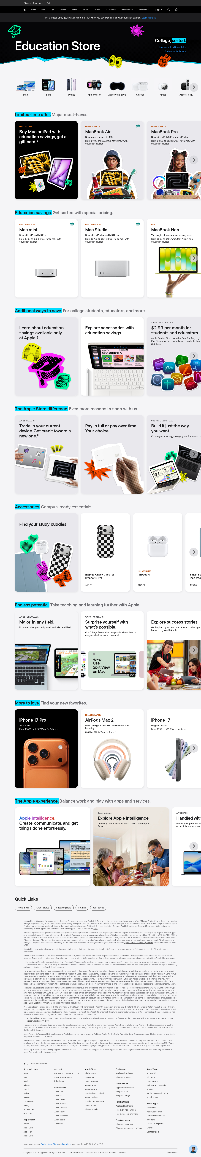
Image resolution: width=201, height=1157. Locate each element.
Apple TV (58, 1096)
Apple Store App (92, 1089)
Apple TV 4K (186, 95)
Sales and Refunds (108, 1153)
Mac (25, 95)
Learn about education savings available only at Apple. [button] (41, 332)
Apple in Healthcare (124, 1106)
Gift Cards (28, 1113)
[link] (193, 1149)
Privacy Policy (76, 1153)
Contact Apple (153, 1132)
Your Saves (99, 907)
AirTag (163, 95)
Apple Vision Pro (117, 95)
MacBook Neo (165, 229)
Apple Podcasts (61, 1116)
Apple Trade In (91, 1097)
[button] (168, 9)
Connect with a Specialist (172, 47)
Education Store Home (33, 3)
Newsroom (151, 1108)
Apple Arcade (60, 1104)
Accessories (29, 1109)
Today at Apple (91, 1081)
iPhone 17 (161, 720)
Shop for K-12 (122, 1092)
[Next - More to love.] (193, 748)
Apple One (58, 1092)
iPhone (71, 95)
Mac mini (28, 229)
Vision (26, 1093)
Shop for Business (123, 1077)
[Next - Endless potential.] (193, 650)
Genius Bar (90, 1077)
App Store (58, 1124)
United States (171, 1153)
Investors (151, 1120)
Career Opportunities (156, 1116)
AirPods (140, 95)
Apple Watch (94, 95)
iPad (48, 95)
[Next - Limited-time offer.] (193, 159)
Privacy (150, 1089)
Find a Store (24, 907)
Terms (157, 949)
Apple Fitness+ (60, 1108)
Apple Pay (28, 1132)
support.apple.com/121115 (38, 1021)
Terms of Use (91, 1153)
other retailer (66, 1144)
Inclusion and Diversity (156, 1085)
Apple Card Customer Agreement (138, 943)
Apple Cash (28, 1136)
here (95, 929)
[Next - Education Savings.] (193, 258)
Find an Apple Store (175, 51)
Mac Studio (96, 229)
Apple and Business (124, 1073)
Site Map (122, 1153)
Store (26, 1073)
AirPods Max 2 (99, 720)
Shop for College (123, 1096)
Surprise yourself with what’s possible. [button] (106, 624)
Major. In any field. (36, 621)
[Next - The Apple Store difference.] (193, 454)
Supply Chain (152, 1097)
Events (149, 1128)
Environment (152, 1081)
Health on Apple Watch (126, 1110)
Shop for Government (125, 1124)
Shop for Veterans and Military (129, 1128)
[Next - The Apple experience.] (193, 846)
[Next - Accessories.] (193, 552)
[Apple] (25, 1063)
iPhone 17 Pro (32, 720)
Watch (26, 1089)
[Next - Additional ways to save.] (193, 356)
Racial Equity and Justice (157, 1093)
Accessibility (152, 1073)
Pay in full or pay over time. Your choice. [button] (111, 428)
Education (151, 1077)
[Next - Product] (193, 87)
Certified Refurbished (94, 1093)
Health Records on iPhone (127, 1114)
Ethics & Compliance (156, 1124)
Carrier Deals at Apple (94, 1101)
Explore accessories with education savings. (109, 330)
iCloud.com (59, 1081)
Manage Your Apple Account (66, 1073)
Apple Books (59, 1120)
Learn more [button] (149, 17)
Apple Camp (90, 1085)
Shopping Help (65, 907)
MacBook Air (98, 131)
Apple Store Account (63, 1077)
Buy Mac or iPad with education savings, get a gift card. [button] (43, 136)
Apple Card (28, 1128)
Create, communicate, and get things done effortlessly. (51, 823)
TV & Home (28, 1101)
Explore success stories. (175, 621)
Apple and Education (125, 1088)
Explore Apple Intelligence (123, 818)
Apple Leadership (154, 1112)
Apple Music (59, 1100)
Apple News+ (60, 1112)
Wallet (26, 1124)
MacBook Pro (164, 131)
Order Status (44, 907)
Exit (48, 3)
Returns (83, 907)
